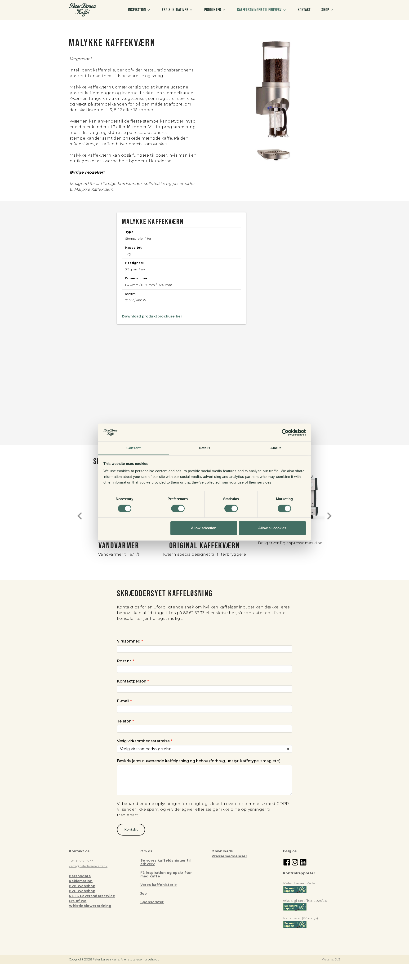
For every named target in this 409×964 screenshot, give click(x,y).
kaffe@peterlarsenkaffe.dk (88, 866)
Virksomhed (130, 641)
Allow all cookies (272, 528)
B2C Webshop (82, 891)
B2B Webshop (82, 886)
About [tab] (275, 448)
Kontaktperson (133, 681)
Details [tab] (204, 448)
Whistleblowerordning (90, 906)
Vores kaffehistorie (158, 885)
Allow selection (203, 528)
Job (143, 893)
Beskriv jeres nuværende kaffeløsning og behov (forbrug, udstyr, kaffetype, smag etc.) (198, 761)
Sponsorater (152, 902)
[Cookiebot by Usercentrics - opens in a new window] (285, 432)
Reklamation (81, 881)
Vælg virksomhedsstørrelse (144, 741)
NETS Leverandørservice (92, 896)
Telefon (125, 721)
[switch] (178, 508)
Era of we (77, 901)
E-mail (124, 701)
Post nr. (125, 661)
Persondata (80, 876)
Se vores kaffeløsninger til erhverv (165, 862)
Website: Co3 (331, 959)
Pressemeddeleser (229, 856)
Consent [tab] (133, 448)
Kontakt (131, 829)
